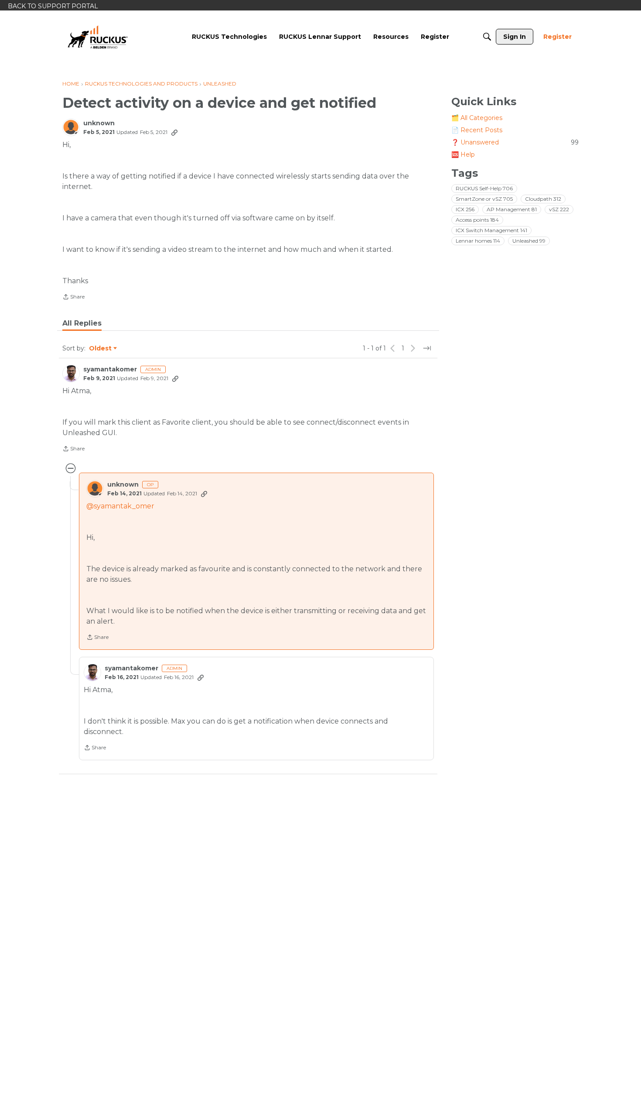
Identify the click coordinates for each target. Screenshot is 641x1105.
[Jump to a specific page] (427, 348)
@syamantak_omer (120, 506)
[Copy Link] (174, 132)
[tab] (82, 323)
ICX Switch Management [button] (491, 230)
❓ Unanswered (515, 142)
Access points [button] (477, 219)
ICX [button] (465, 209)
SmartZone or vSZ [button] (484, 199)
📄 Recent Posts (476, 130)
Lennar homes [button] (478, 240)
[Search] (487, 37)
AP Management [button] (512, 209)
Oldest (101, 348)
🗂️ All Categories (476, 118)
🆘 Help (463, 154)
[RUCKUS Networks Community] (97, 36)
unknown (99, 123)
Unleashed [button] (529, 240)
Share (73, 297)
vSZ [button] (559, 209)
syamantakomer (110, 369)
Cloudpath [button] (543, 199)
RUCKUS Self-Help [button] (484, 188)
